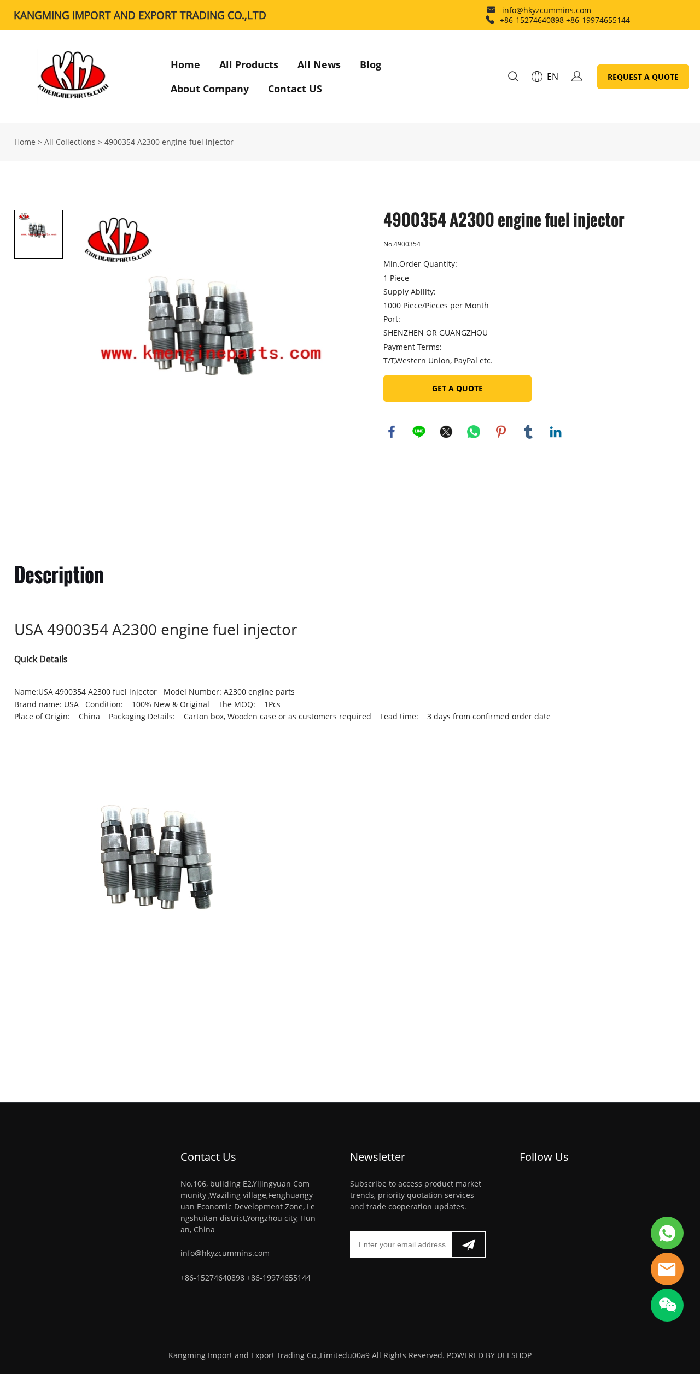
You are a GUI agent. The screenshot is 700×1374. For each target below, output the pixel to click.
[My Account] (577, 77)
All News (319, 64)
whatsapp (473, 432)
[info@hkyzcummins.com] (491, 10)
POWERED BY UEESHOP (489, 1355)
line (419, 432)
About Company (210, 88)
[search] (513, 78)
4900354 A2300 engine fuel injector (169, 142)
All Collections (70, 142)
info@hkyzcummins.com (546, 10)
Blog (370, 64)
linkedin (555, 432)
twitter (446, 432)
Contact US (295, 88)
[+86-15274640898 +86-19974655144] (490, 20)
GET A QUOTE (457, 388)
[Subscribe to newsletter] (468, 1244)
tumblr (528, 432)
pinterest (501, 432)
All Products (248, 64)
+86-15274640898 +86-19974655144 (565, 20)
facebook (391, 432)
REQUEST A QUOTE (643, 77)
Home (185, 64)
